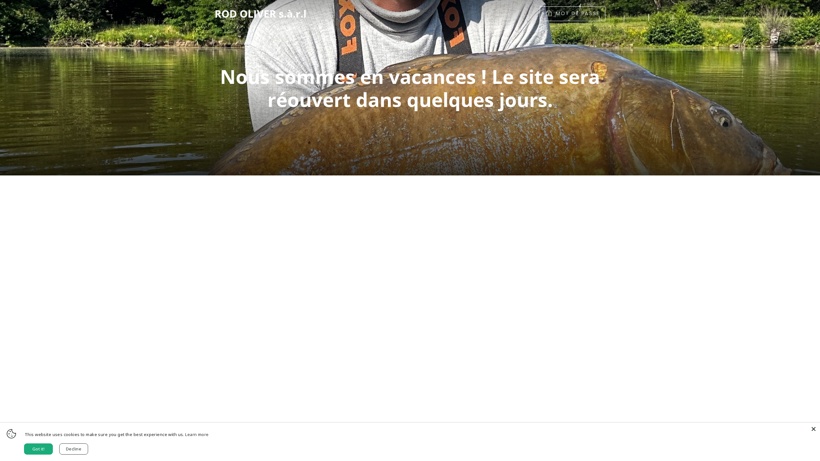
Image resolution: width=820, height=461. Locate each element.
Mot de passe (578, 13)
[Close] (813, 429)
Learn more (197, 434)
